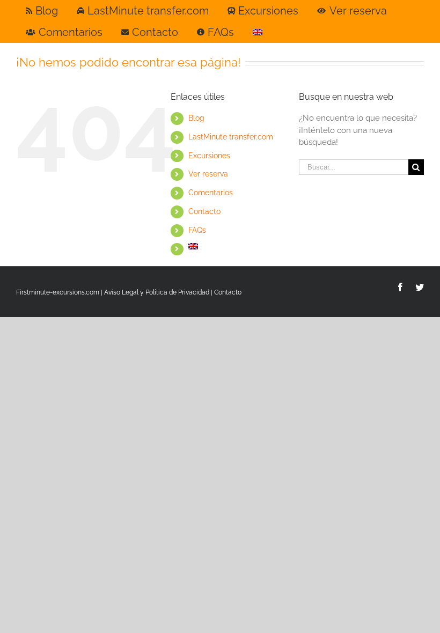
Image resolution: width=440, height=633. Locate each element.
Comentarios (210, 192)
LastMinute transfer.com (230, 137)
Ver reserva (208, 174)
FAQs (197, 230)
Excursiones (209, 155)
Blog (196, 118)
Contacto (204, 211)
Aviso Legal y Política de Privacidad (156, 292)
